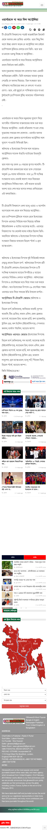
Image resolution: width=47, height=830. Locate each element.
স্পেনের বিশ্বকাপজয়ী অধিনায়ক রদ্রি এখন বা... (11, 488)
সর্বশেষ (12, 557)
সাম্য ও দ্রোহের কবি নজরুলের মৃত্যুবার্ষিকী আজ (28, 593)
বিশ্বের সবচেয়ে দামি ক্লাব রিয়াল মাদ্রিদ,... (11, 437)
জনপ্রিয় (34, 557)
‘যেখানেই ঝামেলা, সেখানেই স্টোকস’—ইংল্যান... (34, 437)
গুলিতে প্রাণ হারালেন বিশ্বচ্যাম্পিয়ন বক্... (12, 462)
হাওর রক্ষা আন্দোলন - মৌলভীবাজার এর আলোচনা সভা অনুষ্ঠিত (29, 572)
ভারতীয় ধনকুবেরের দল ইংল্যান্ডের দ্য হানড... (32, 488)
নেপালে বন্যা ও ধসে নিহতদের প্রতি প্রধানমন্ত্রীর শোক (30, 586)
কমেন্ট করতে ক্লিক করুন (38, 382)
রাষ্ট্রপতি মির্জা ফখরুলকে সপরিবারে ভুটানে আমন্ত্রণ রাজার (29, 601)
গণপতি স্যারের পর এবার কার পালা (24, 580)
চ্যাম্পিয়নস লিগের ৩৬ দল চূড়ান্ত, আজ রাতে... (12, 411)
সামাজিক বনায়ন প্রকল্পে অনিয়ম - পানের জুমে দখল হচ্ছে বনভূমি (29, 563)
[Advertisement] (23, 525)
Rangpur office (9, 24)
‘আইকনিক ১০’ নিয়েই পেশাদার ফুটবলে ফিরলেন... (35, 462)
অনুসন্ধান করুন (24, 706)
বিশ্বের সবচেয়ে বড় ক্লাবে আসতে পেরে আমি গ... (35, 411)
